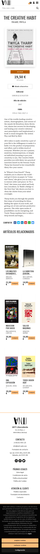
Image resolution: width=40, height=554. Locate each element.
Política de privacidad (20, 478)
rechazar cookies (20, 545)
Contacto (20, 497)
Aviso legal (20, 472)
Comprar (15, 283)
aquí (29, 533)
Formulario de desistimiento (20, 494)
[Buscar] (37, 8)
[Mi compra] (30, 2)
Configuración (20, 550)
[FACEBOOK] (20, 460)
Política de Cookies (20, 481)
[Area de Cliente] (34, 3)
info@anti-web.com (20, 446)
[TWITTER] (23, 460)
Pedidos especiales (20, 492)
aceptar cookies (20, 540)
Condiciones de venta (20, 475)
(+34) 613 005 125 (20, 443)
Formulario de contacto (20, 449)
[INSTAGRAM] (16, 460)
